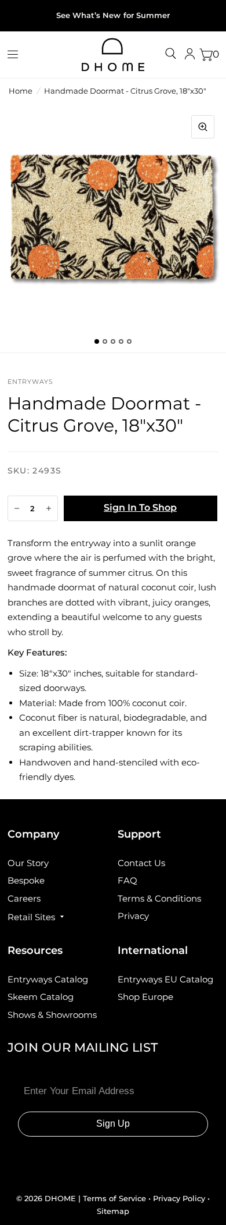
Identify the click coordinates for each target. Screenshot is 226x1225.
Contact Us (141, 862)
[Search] (170, 53)
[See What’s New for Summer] (112, 15)
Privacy (133, 915)
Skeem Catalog (41, 996)
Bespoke (26, 880)
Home (20, 90)
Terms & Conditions (159, 898)
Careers (24, 898)
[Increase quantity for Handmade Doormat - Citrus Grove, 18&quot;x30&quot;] (48, 508)
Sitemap (113, 1211)
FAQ (127, 880)
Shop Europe (145, 996)
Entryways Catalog (48, 979)
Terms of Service (115, 1198)
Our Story (28, 862)
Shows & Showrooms (52, 1014)
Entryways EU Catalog (165, 979)
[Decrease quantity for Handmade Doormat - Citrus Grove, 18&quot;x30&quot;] (16, 508)
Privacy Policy (179, 1198)
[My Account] (189, 55)
